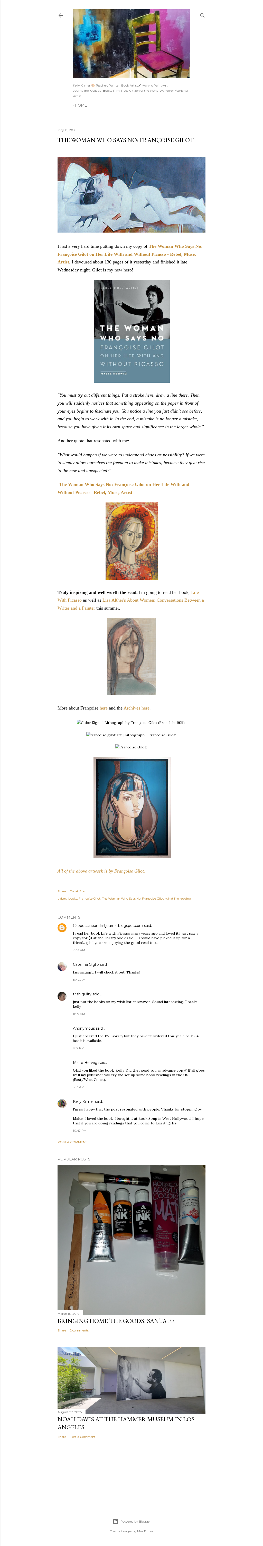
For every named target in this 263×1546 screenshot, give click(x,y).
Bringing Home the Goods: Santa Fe (116, 1321)
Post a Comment (72, 1142)
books (72, 898)
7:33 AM (79, 950)
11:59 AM (79, 1014)
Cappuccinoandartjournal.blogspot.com (108, 925)
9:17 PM (78, 1048)
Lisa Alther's (114, 600)
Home (81, 105)
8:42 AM (79, 979)
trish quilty (82, 994)
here (104, 708)
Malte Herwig (85, 1062)
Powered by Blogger (135, 1521)
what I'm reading (178, 898)
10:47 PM (80, 1130)
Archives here (136, 708)
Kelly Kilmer (83, 1101)
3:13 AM (78, 1087)
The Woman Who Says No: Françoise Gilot (133, 898)
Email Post (78, 891)
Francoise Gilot (89, 898)
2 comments (79, 1330)
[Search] (202, 14)
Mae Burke (145, 1531)
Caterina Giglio (86, 964)
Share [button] (62, 891)
